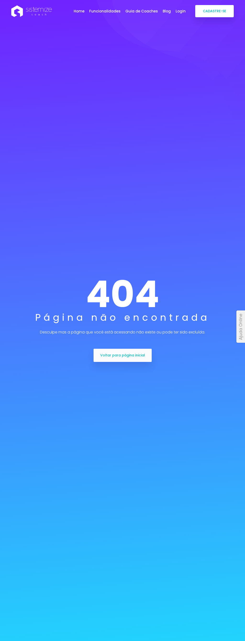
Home (79, 11)
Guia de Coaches (141, 11)
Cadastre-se (214, 11)
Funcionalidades (105, 11)
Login (181, 11)
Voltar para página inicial (122, 355)
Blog (167, 11)
